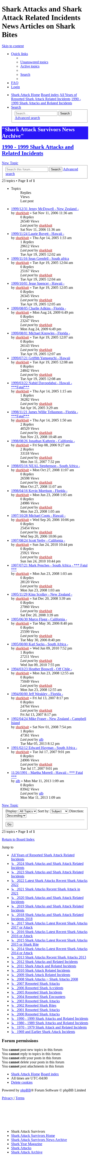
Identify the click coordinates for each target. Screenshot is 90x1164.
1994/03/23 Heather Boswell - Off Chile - (41, 669)
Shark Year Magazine (26, 1144)
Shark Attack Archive (26, 1152)
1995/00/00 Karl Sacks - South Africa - (39, 644)
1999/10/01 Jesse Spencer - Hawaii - (37, 283)
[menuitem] (34, 62)
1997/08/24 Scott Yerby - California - (38, 540)
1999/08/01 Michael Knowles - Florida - (40, 333)
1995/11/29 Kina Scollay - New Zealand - (41, 594)
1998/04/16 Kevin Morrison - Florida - (39, 491)
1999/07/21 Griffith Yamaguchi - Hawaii (40, 358)
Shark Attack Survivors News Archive (39, 1140)
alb (41, 739)
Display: (12, 811)
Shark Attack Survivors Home (33, 1136)
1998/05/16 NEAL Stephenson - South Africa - (45, 466)
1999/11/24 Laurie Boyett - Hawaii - (37, 234)
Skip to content (13, 46)
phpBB (25, 1090)
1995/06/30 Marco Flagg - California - (39, 619)
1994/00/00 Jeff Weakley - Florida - (37, 694)
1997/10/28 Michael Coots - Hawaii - (38, 516)
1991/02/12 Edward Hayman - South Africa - (44, 748)
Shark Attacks (21, 1148)
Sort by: (44, 811)
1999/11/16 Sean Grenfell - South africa (40, 258)
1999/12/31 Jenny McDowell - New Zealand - (45, 209)
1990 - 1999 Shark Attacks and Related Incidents (38, 150)
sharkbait (22, 213)
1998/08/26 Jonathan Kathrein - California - (43, 441)
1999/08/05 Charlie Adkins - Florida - (38, 308)
